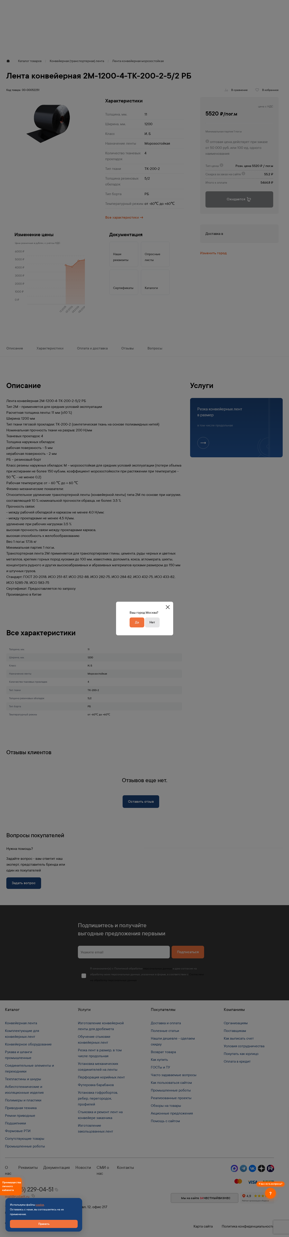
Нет (152, 622)
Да (137, 622)
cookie (40, 1204)
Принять (43, 1224)
